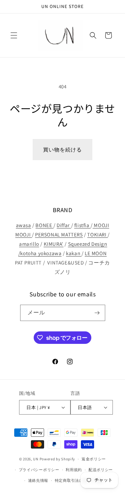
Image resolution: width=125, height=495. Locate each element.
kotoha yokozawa (40, 253)
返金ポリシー (94, 459)
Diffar (64, 225)
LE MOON (96, 253)
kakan (74, 253)
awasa (23, 225)
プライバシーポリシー (39, 469)
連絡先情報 (38, 480)
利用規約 (74, 469)
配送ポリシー (101, 469)
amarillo (29, 244)
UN (35, 459)
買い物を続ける (62, 149)
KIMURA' (54, 244)
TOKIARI (97, 234)
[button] (14, 35)
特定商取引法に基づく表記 (79, 480)
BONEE (44, 225)
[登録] (97, 313)
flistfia (82, 225)
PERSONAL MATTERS (59, 234)
